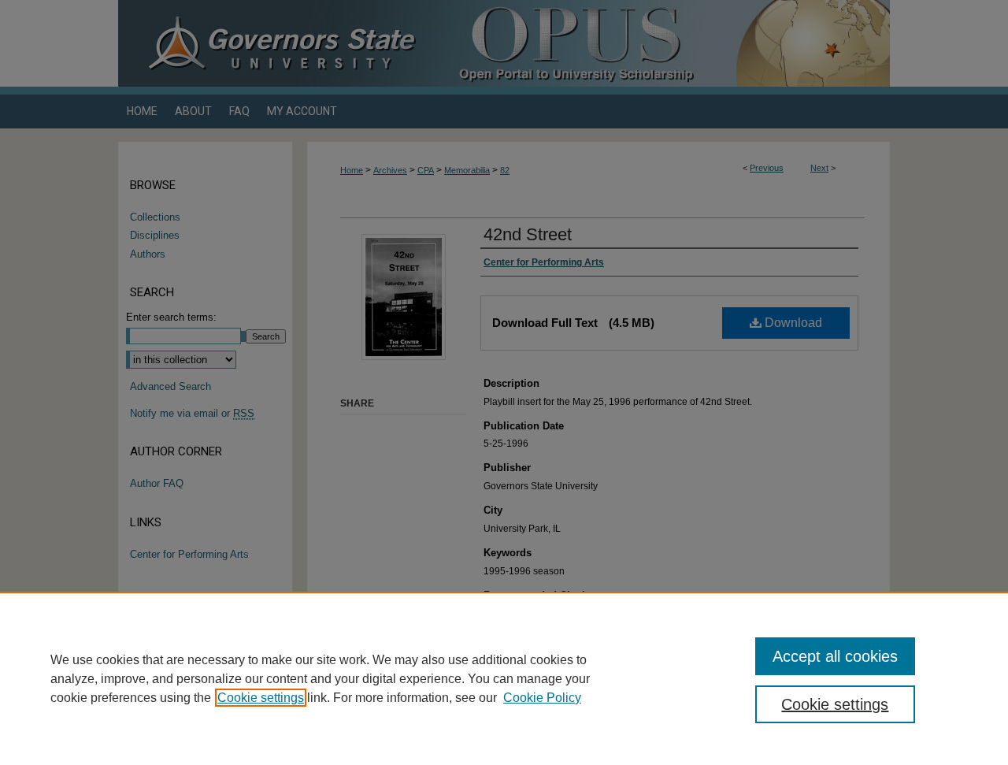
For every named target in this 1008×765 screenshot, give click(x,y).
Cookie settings (260, 697)
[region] (504, 678)
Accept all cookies (835, 656)
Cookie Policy (542, 697)
